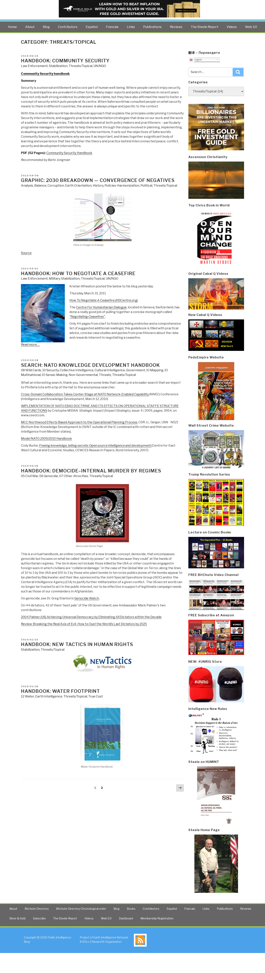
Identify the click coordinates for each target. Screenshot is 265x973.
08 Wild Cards (31, 370)
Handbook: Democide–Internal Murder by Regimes (91, 471)
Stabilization (58, 66)
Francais (112, 27)
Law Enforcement (34, 66)
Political (146, 185)
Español (92, 27)
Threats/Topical (80, 66)
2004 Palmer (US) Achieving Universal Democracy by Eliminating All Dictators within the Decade (91, 617)
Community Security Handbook (69, 153)
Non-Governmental (83, 375)
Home (12, 27)
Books (131, 908)
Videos (232, 27)
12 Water (27, 696)
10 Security (50, 370)
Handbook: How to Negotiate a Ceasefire (78, 273)
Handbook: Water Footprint (60, 691)
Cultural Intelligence (110, 370)
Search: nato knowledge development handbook (90, 365)
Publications (152, 27)
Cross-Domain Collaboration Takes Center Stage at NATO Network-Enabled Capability (85, 394)
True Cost (95, 696)
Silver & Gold (17, 918)
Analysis (27, 185)
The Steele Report (204, 27)
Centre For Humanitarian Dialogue (101, 307)
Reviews (176, 27)
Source (26, 253)
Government (135, 370)
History (98, 185)
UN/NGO (100, 66)
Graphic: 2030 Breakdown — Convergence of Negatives (98, 180)
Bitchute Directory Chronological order (81, 908)
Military (54, 278)
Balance (40, 185)
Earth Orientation (78, 185)
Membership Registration (156, 918)
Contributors (67, 27)
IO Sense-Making (55, 375)
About (30, 27)
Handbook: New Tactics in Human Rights (77, 644)
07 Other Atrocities (73, 476)
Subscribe (39, 918)
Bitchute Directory (37, 908)
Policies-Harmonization (122, 185)
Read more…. (30, 344)
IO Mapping (154, 370)
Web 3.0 (251, 27)
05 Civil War (29, 476)
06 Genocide (48, 476)
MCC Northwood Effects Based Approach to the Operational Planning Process (79, 422)
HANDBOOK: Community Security (65, 60)
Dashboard (126, 918)
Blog (46, 27)
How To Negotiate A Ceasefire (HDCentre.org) (103, 300)
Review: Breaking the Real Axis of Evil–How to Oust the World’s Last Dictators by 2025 (84, 624)
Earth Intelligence (48, 696)
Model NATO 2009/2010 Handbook (46, 438)
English (197, 59)
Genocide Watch (86, 598)
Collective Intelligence (77, 370)
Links (131, 27)
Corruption (56, 185)
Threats (105, 375)
